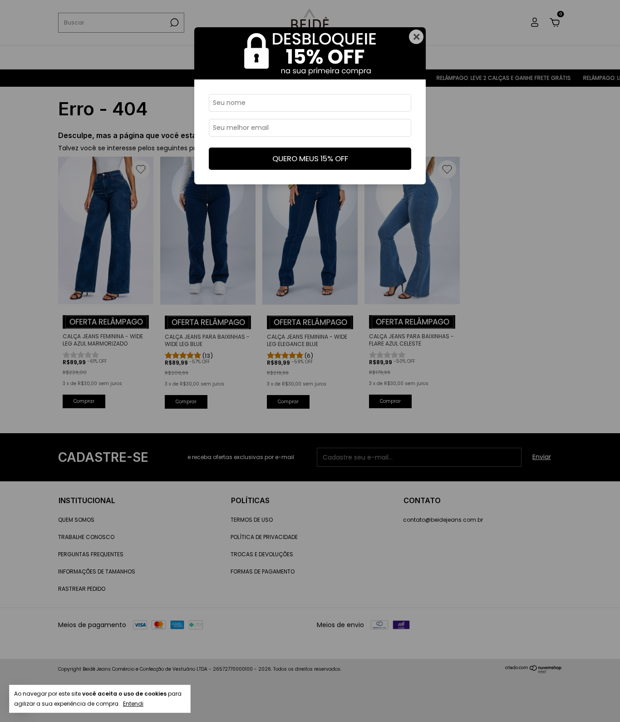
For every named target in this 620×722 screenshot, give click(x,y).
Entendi (133, 703)
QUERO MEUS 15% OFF (310, 158)
